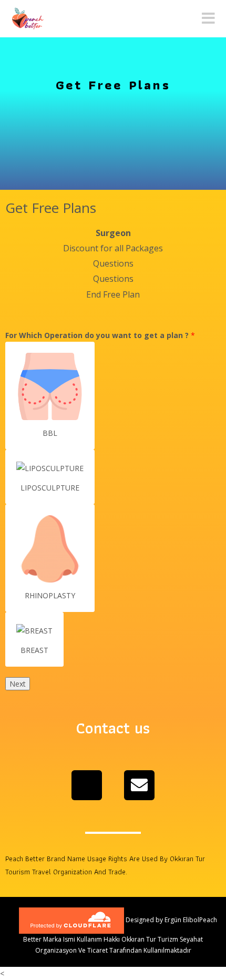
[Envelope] (139, 785)
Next (17, 684)
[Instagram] (86, 785)
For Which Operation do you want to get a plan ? (100, 335)
